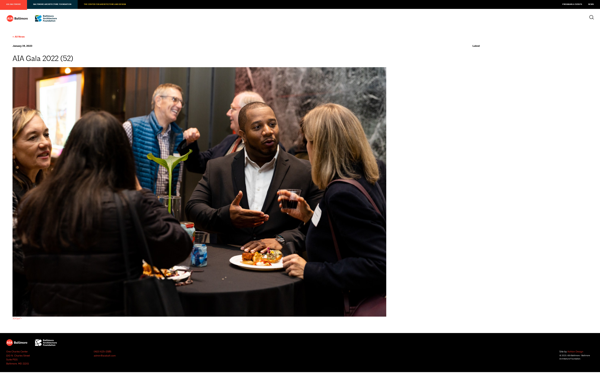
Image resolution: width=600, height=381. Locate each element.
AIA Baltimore (13, 4)
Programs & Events (572, 4)
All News (20, 36)
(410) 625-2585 (102, 351)
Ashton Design (575, 351)
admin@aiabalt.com (105, 355)
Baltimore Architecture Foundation (52, 4)
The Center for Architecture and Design (105, 4)
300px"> (17, 318)
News (591, 4)
